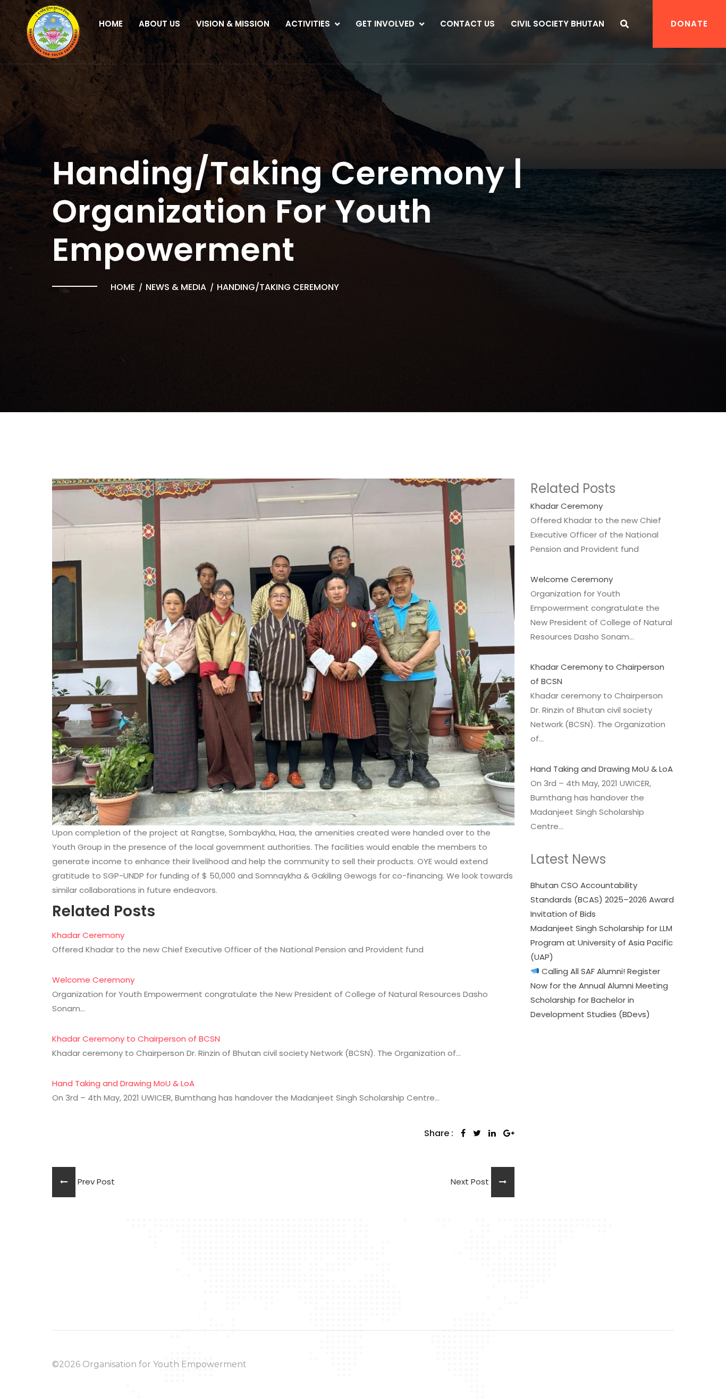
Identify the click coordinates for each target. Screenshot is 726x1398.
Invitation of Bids (563, 913)
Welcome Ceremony (93, 979)
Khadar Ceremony (88, 935)
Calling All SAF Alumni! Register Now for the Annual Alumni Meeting (599, 978)
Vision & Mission (232, 23)
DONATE (689, 23)
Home (111, 23)
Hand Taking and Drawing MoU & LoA (123, 1083)
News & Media (176, 287)
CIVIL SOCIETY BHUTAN (557, 23)
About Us (159, 23)
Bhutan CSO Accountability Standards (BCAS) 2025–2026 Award (602, 892)
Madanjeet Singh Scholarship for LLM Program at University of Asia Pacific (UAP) (601, 942)
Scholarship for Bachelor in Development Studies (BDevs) (590, 1007)
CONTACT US (467, 23)
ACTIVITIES (307, 23)
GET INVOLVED (385, 23)
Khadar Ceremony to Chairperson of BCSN (136, 1038)
